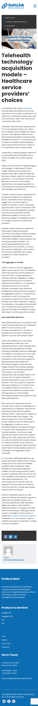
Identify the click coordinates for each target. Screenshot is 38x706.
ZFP (3, 620)
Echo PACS (6, 643)
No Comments (10, 26)
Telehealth (27, 108)
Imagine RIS (6, 613)
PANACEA (6, 647)
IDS (3, 623)
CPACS (4, 640)
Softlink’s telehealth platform (24, 516)
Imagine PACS (7, 616)
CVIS (3, 636)
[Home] (13, 6)
